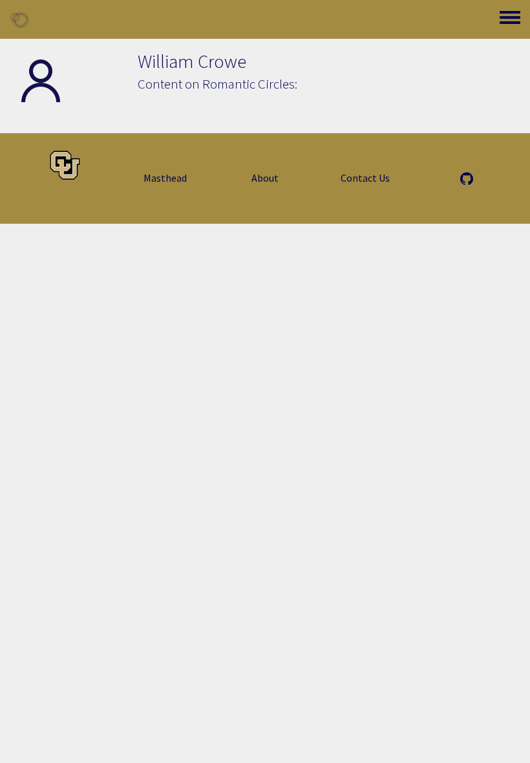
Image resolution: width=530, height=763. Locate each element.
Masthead (165, 177)
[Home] (19, 19)
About (265, 177)
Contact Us (365, 177)
